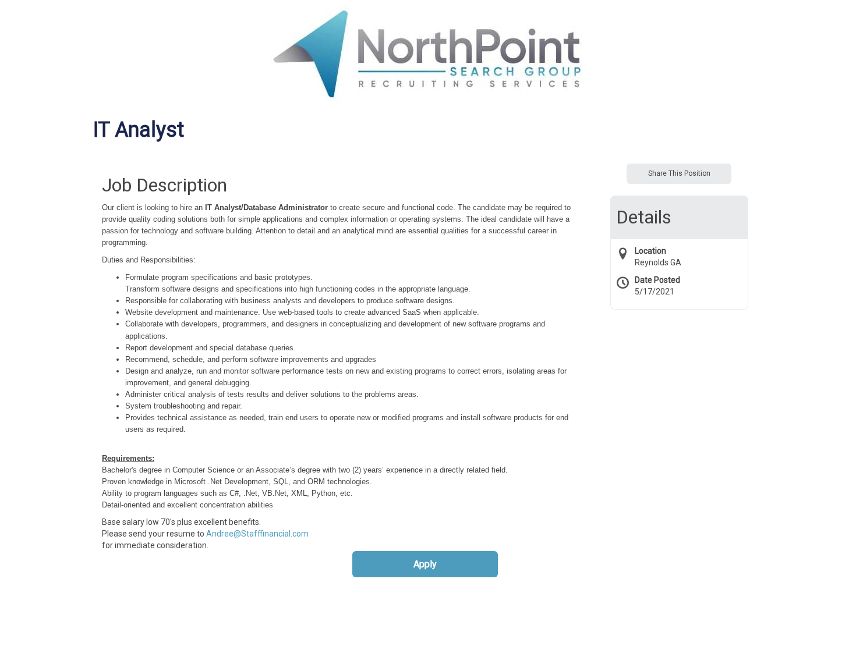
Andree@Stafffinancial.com (257, 533)
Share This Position (679, 173)
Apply (425, 564)
